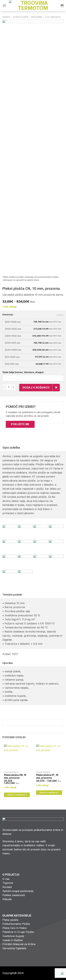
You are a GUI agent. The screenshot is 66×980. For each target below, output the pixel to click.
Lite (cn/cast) (53, 17)
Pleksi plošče (10, 919)
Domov (6, 17)
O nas (5, 879)
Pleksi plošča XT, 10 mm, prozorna (47, 776)
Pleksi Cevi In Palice (14, 928)
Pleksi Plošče (20, 17)
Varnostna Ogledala (14, 948)
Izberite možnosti (17, 795)
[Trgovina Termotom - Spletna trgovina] (33, 5)
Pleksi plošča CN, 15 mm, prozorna (15, 776)
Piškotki (7, 899)
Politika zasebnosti (13, 895)
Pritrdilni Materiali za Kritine (19, 944)
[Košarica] (62, 5)
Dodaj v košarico (36, 387)
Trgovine (7, 882)
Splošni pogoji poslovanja (17, 891)
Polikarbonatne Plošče (16, 923)
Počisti (60, 315)
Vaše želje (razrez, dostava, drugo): (23, 372)
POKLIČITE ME (20, 424)
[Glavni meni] (4, 5)
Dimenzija (7, 315)
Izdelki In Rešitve (12, 940)
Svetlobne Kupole (13, 936)
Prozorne (36, 17)
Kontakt (7, 887)
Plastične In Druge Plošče (18, 932)
